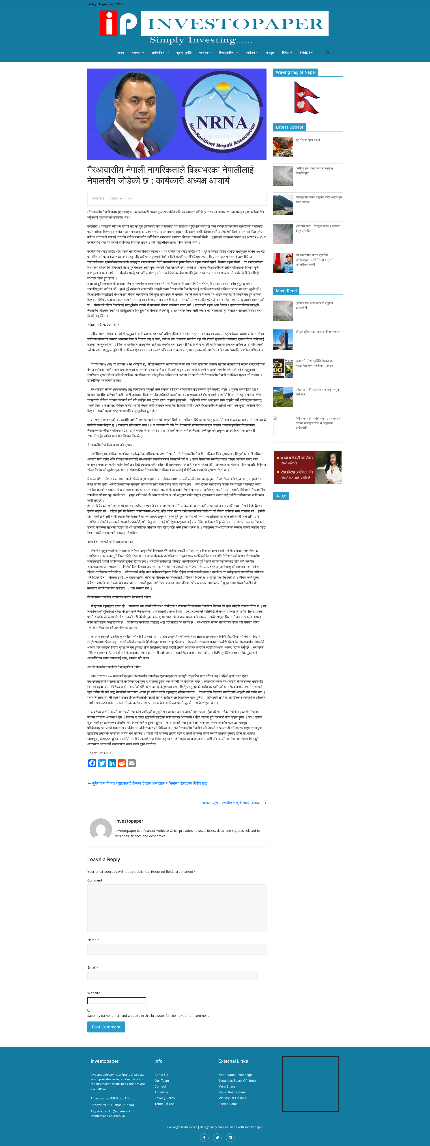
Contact (160, 1086)
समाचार (136, 52)
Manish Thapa (227, 1127)
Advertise (161, 1092)
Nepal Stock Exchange (235, 1075)
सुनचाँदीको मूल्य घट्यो (308, 139)
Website (93, 993)
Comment (94, 880)
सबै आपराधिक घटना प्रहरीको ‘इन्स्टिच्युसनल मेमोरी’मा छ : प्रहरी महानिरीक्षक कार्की (314, 259)
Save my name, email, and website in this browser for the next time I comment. (148, 1015)
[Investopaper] (215, 27)
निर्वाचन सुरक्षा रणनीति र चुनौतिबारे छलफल (234, 802)
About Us (161, 1075)
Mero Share (226, 1086)
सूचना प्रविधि (183, 52)
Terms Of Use (164, 1104)
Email (92, 967)
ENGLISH (306, 52)
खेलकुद (270, 52)
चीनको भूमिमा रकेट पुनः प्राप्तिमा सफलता (318, 332)
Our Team (162, 1080)
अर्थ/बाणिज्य (158, 52)
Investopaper (254, 1127)
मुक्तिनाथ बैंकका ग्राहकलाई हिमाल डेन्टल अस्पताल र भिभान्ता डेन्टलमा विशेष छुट (147, 783)
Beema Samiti (228, 1104)
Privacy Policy (165, 1098)
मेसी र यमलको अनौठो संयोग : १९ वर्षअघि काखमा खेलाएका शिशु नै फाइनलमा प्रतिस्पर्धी (318, 423)
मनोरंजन (250, 52)
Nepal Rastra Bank (232, 1092)
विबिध (285, 52)
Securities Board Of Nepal (237, 1080)
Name (93, 939)
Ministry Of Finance (232, 1098)
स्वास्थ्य (203, 52)
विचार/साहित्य (226, 52)
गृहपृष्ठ (120, 52)
